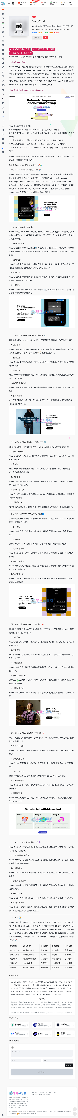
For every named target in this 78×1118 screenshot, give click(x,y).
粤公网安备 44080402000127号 (27, 1113)
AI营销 (34, 17)
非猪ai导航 (39, 1094)
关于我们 (48, 1092)
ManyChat (44, 29)
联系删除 (41, 1092)
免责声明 (34, 1092)
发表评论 (69, 1065)
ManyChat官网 (53, 29)
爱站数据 (17, 985)
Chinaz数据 (27, 985)
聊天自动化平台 (65, 29)
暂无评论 (15, 1040)
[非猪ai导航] (17, 1094)
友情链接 (47, 1094)
